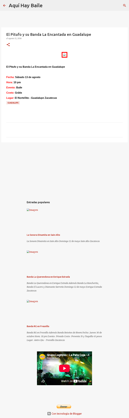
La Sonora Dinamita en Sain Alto (43, 235)
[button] (8, 45)
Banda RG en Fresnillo (38, 326)
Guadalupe (13, 103)
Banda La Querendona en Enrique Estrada (48, 277)
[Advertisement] (64, 169)
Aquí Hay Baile (26, 5)
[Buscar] (47, 5)
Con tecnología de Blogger (66, 413)
